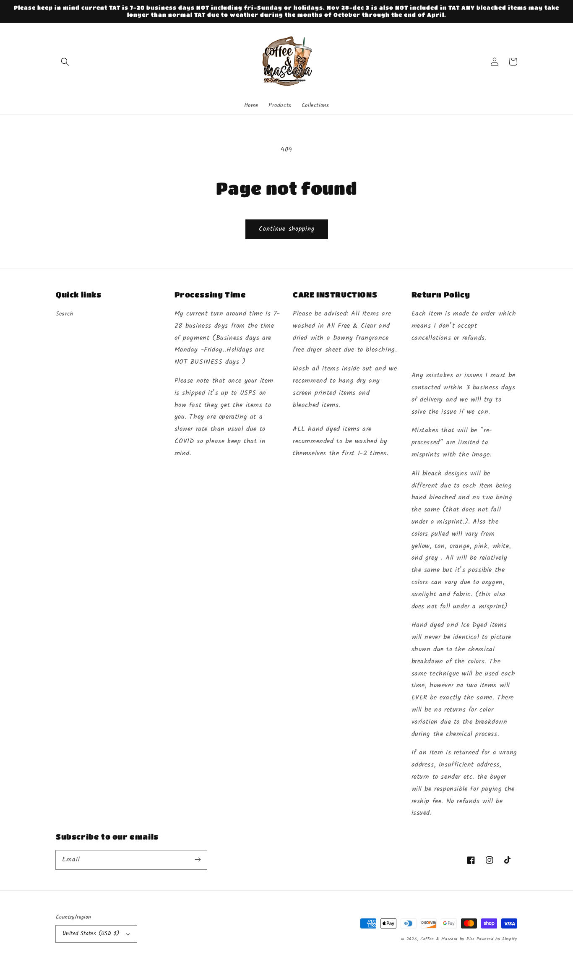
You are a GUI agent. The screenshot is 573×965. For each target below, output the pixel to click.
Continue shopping (287, 229)
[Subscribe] (197, 859)
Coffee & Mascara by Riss (447, 939)
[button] (65, 61)
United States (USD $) (91, 933)
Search (65, 313)
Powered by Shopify (497, 939)
